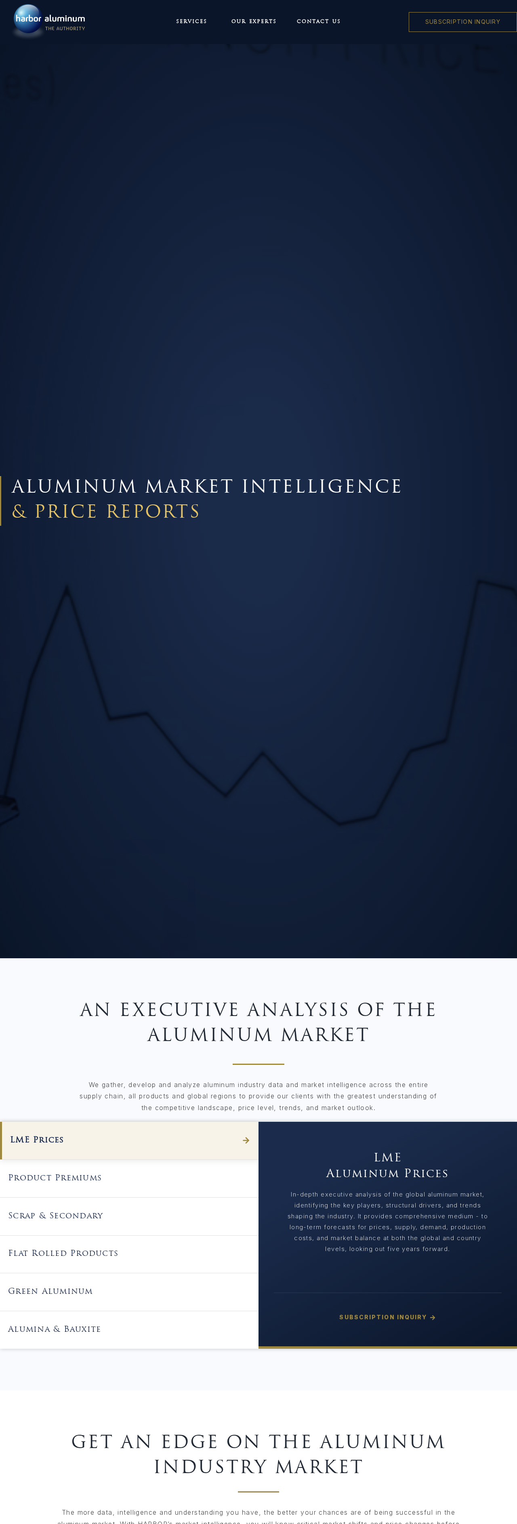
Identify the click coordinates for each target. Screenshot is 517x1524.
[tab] (129, 1141)
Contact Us (319, 21)
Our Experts (254, 21)
